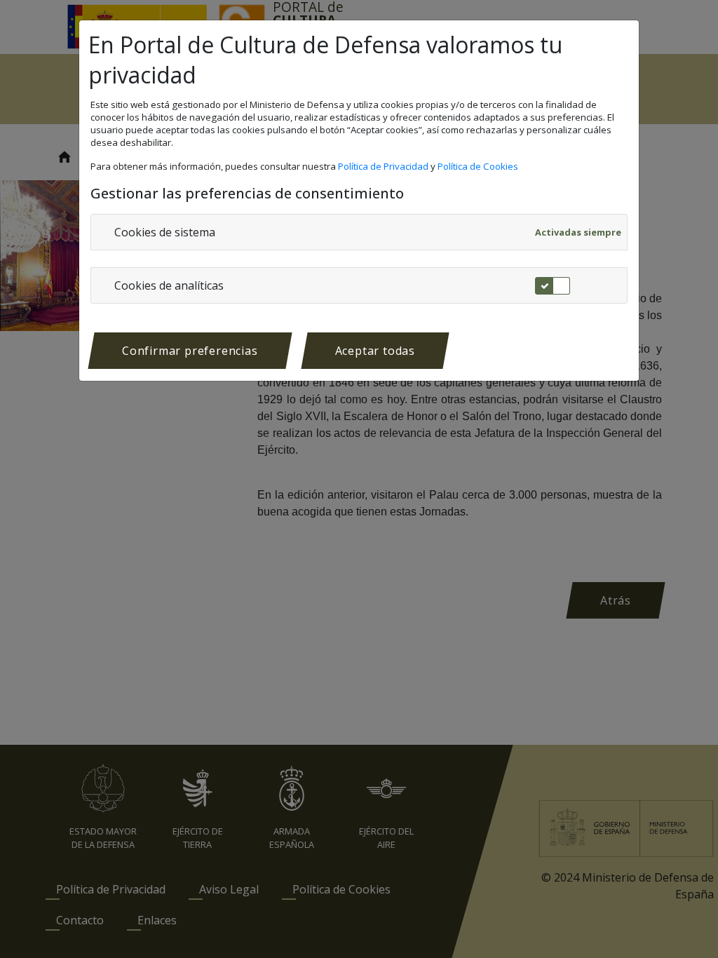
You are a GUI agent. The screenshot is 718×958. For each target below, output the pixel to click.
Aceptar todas (375, 350)
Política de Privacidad (384, 166)
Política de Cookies (479, 166)
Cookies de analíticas (169, 285)
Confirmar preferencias (190, 350)
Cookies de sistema (164, 232)
